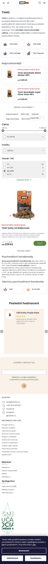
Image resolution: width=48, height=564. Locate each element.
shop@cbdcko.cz (13, 402)
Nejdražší (35, 114)
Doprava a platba (8, 428)
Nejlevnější (25, 114)
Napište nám (6, 455)
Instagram (10, 412)
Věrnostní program (9, 431)
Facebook (10, 409)
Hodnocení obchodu (10, 440)
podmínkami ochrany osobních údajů (24, 379)
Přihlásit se (25, 386)
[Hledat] (8, 3)
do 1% (25, 174)
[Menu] (44, 3)
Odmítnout (12, 558)
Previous (2, 331)
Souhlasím (35, 558)
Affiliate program (8, 490)
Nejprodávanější (12, 119)
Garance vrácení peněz (11, 434)
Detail (39, 243)
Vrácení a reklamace (10, 443)
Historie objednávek (9, 471)
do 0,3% (25, 167)
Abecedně (25, 119)
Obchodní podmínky (9, 449)
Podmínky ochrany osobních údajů (15, 452)
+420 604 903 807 (13, 405)
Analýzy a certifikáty (9, 437)
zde (34, 544)
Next (46, 331)
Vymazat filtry (23, 180)
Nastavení (24, 550)
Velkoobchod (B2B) (9, 486)
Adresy (4, 474)
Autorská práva (7, 493)
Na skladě (25, 137)
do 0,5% (25, 171)
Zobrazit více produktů (23, 107)
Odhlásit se (6, 477)
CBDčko (25, 150)
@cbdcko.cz (11, 416)
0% (25, 164)
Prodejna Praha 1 (8, 425)
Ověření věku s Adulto (10, 446)
